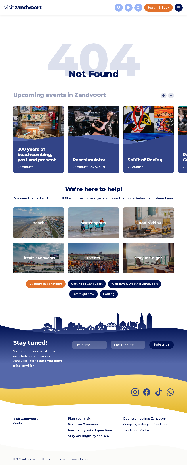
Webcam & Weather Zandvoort (134, 284)
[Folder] (119, 8)
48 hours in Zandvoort (45, 284)
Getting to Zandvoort (87, 284)
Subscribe (161, 344)
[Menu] (179, 8)
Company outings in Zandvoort (146, 424)
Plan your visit (79, 418)
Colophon (47, 459)
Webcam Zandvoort (84, 424)
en (128, 7)
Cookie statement (78, 459)
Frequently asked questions (90, 430)
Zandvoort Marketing (139, 430)
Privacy (61, 459)
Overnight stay (83, 294)
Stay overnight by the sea (88, 436)
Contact (19, 423)
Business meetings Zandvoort (145, 418)
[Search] (138, 8)
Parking (109, 294)
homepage (92, 198)
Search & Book (158, 7)
